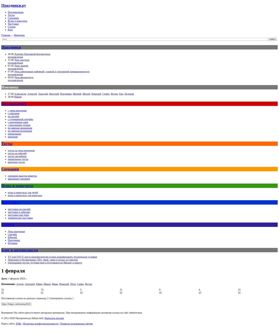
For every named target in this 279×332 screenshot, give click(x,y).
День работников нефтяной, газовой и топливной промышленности (51, 71)
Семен (105, 94)
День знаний (21, 65)
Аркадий (43, 94)
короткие (13, 136)
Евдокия (129, 94)
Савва (80, 284)
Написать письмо (54, 318)
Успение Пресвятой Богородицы (32, 54)
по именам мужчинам (20, 131)
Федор (114, 94)
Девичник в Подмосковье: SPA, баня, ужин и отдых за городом (43, 259)
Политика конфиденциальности (40, 323)
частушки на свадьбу (19, 209)
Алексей (32, 94)
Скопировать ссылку (60, 298)
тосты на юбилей (17, 153)
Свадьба (12, 234)
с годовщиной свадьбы (20, 119)
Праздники (11, 47)
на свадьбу (13, 116)
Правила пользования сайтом (76, 323)
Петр (73, 284)
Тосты (11, 15)
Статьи (12, 26)
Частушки (13, 23)
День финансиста (23, 77)
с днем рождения (17, 110)
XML (18, 323)
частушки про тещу (18, 215)
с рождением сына (18, 122)
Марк (55, 284)
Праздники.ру (13, 5)
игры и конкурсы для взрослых (25, 195)
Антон (20, 284)
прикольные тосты (18, 159)
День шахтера (21, 60)
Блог (10, 29)
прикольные (14, 133)
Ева (121, 94)
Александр (20, 94)
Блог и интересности (19, 250)
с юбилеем (13, 113)
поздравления (15, 57)
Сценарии (13, 18)
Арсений (30, 284)
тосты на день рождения (21, 150)
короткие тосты (16, 162)
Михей (86, 94)
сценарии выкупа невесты (22, 175)
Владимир (66, 94)
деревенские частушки (20, 218)
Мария (17, 96)
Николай (96, 94)
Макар (47, 284)
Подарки (12, 243)
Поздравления (15, 12)
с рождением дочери (19, 125)
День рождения (16, 231)
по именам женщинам (20, 128)
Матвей (77, 94)
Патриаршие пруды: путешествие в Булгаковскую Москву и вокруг (45, 262)
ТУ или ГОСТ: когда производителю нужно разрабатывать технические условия (52, 257)
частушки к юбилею (19, 212)
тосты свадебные (17, 156)
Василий (54, 94)
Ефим (39, 284)
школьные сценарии (19, 178)
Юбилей (12, 237)
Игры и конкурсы (17, 21)
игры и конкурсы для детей (23, 192)
